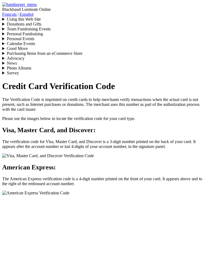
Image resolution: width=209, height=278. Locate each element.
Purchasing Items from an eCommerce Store (44, 53)
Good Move (17, 48)
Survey (13, 73)
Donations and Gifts (24, 24)
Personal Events (20, 38)
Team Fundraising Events (29, 29)
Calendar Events (21, 43)
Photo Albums (19, 68)
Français (9, 14)
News (12, 63)
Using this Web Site (24, 19)
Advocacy (15, 58)
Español (26, 14)
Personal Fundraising (25, 33)
